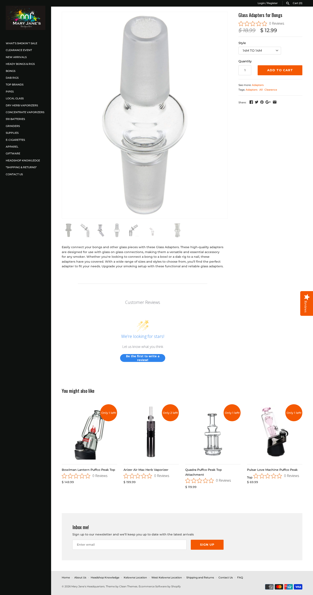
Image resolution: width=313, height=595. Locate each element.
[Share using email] (275, 102)
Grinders (13, 126)
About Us (80, 577)
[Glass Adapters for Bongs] (145, 115)
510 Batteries (15, 119)
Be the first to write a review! (142, 358)
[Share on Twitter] (256, 102)
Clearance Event (19, 50)
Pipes (10, 91)
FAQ (240, 577)
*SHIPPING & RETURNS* (21, 167)
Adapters (258, 85)
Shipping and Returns (200, 577)
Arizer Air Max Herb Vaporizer (145, 470)
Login (261, 3)
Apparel (12, 146)
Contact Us (14, 174)
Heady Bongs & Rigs (20, 63)
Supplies (12, 132)
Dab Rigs (12, 77)
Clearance (270, 89)
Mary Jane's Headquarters (88, 586)
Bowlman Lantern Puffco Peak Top (88, 470)
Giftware (13, 153)
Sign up (207, 545)
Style (242, 43)
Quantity (245, 61)
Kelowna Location (135, 577)
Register (272, 3)
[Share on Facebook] (251, 102)
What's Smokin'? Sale (21, 43)
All (261, 89)
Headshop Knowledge (23, 160)
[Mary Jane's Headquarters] (25, 18)
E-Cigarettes (15, 139)
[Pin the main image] (262, 102)
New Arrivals (16, 57)
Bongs (10, 71)
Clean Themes (128, 586)
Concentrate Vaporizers (25, 112)
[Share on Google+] (268, 102)
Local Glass (15, 98)
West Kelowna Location (166, 577)
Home (66, 577)
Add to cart (280, 70)
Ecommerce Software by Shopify (160, 586)
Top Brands (14, 84)
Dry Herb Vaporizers (22, 105)
